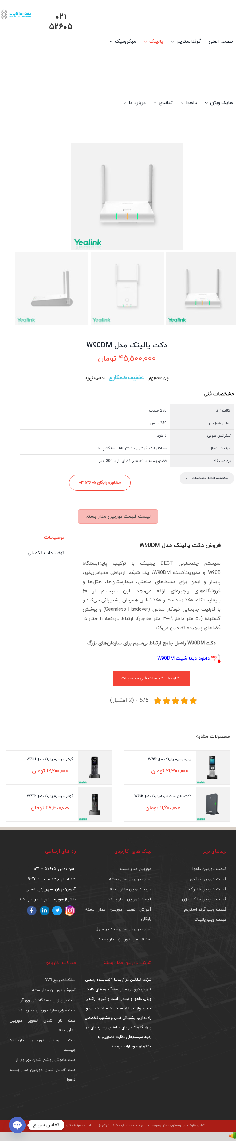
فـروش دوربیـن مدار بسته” (130, 989)
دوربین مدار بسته (135, 869)
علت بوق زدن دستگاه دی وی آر (48, 1000)
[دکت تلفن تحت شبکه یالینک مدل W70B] (213, 804)
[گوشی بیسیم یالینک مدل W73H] (95, 767)
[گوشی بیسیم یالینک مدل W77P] (95, 804)
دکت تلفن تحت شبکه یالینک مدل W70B (162, 796)
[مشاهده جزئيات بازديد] (232, 1136)
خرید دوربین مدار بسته (130, 889)
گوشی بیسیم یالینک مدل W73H (50, 759)
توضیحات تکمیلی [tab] (46, 553)
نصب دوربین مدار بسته (130, 879)
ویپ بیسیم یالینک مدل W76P (169, 759)
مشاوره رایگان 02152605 (100, 482)
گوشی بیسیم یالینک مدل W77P (50, 796)
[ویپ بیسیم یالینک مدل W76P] (213, 767)
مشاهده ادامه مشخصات (207, 478)
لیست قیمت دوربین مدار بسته (117, 516)
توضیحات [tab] (54, 537)
